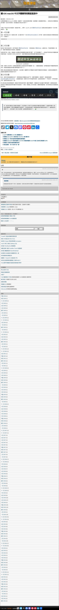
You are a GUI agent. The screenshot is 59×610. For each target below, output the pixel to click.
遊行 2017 (3, 452)
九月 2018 (3, 409)
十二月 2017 (4, 430)
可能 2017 (3, 447)
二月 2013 (3, 567)
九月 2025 (3, 305)
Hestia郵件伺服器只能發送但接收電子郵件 (11, 262)
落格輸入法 (4, 284)
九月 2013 (3, 550)
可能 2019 (3, 394)
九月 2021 (3, 353)
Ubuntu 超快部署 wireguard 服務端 (48, 152)
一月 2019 (3, 401)
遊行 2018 (3, 423)
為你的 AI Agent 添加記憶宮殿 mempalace (11, 241)
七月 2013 (3, 555)
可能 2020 (3, 377)
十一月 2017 (4, 433)
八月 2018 (3, 411)
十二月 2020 (4, 368)
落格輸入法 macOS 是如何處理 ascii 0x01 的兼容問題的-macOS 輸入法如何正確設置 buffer (25, 140)
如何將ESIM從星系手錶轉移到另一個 (10, 253)
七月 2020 (3, 372)
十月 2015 (3, 493)
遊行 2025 (3, 310)
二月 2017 (3, 454)
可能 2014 (3, 531)
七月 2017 (3, 442)
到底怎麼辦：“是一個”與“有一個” (11, 144)
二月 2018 (3, 425)
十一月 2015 (4, 490)
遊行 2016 (3, 481)
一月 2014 (3, 541)
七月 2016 (3, 471)
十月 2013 (3, 548)
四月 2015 (3, 507)
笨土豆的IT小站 (5, 269)
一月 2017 (3, 457)
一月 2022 (3, 346)
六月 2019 (3, 392)
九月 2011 (3, 596)
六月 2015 (3, 502)
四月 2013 (3, 562)
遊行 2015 (3, 509)
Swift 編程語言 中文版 (6, 277)
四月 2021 (3, 358)
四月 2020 (3, 380)
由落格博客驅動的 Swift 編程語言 (9, 218)
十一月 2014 (4, 519)
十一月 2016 (4, 461)
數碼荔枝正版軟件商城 (6, 204)
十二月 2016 (4, 459)
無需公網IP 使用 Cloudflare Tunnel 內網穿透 (11, 248)
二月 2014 (3, 538)
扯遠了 (2, 274)
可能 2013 (3, 560)
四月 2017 (3, 449)
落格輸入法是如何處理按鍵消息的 (11, 142)
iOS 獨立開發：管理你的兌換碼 (10, 152)
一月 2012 (3, 593)
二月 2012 (3, 591)
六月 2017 (3, 444)
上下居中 (6, 149)
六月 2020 (3, 375)
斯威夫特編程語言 (5, 272)
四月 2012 (3, 586)
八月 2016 (3, 469)
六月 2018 (3, 416)
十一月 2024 (4, 320)
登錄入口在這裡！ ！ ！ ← (7, 221)
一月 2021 (3, 365)
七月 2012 (3, 581)
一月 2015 (3, 514)
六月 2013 (3, 557)
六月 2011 (3, 598)
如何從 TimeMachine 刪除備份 (8, 246)
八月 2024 (3, 322)
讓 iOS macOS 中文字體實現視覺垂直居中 (19, 13)
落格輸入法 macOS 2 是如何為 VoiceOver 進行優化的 (16, 136)
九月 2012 (3, 577)
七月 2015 (3, 500)
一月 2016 (3, 485)
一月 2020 (3, 385)
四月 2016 (3, 478)
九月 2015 (3, 495)
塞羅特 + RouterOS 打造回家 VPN (9, 258)
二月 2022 (3, 344)
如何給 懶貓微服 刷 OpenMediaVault (9, 250)
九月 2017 (3, 437)
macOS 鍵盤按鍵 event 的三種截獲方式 (12, 134)
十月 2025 (3, 303)
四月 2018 (3, 420)
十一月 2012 (4, 574)
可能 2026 (3, 296)
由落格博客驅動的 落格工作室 (8, 216)
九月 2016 (3, 466)
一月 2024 (3, 324)
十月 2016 (3, 464)
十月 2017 (3, 435)
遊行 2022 (3, 341)
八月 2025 (3, 308)
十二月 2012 (4, 572)
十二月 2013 (4, 543)
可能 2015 (3, 505)
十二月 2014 (4, 517)
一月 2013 (3, 569)
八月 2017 (3, 440)
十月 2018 (3, 406)
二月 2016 (3, 483)
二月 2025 (3, 313)
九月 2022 (3, 337)
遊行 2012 (3, 589)
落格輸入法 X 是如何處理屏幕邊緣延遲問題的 (14, 138)
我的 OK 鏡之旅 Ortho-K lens (8, 238)
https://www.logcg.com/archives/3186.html (25, 123)
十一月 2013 (4, 545)
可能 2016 (3, 476)
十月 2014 (3, 521)
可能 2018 (3, 418)
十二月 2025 (4, 300)
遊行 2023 (3, 327)
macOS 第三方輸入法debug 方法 (9, 243)
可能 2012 (3, 584)
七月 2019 (3, 389)
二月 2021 (3, 363)
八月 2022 (3, 339)
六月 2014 (3, 529)
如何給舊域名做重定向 (6, 255)
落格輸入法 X (4, 209)
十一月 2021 (4, 351)
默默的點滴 (4, 286)
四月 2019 (3, 396)
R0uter (3, 160)
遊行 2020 (3, 382)
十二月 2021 (4, 348)
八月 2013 (3, 553)
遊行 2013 (3, 565)
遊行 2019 (3, 399)
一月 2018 (3, 428)
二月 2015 (3, 512)
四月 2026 (3, 298)
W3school (3, 289)
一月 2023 (3, 329)
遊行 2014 (3, 536)
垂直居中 (10, 149)
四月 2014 (3, 533)
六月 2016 (3, 473)
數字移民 (3, 279)
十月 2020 (3, 370)
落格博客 (29, 3)
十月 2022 (3, 334)
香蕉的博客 (4, 281)
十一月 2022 (4, 332)
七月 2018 (3, 413)
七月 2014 (3, 526)
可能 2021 (3, 356)
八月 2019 (3, 387)
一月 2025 (3, 315)
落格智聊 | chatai (5, 206)
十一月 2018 (4, 404)
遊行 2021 (3, 361)
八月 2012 (3, 579)
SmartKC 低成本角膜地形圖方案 (9, 236)
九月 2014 (3, 524)
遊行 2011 (3, 601)
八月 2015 (3, 497)
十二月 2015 (4, 488)
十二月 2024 (4, 317)
